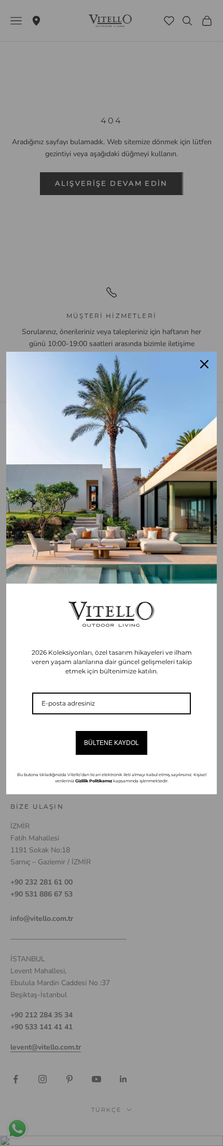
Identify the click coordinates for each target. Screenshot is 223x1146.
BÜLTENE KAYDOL (111, 743)
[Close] (204, 364)
